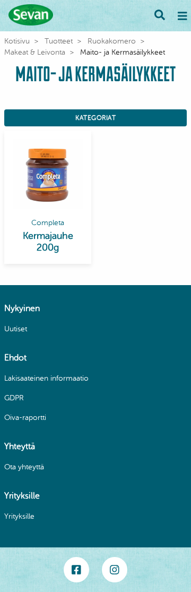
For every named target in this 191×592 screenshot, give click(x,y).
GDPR (14, 398)
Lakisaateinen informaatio (46, 378)
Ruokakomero (112, 41)
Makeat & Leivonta (34, 52)
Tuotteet (59, 41)
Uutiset (15, 329)
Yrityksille (19, 516)
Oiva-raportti (25, 418)
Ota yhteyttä (24, 467)
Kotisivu (17, 41)
